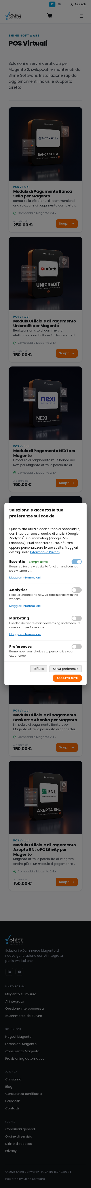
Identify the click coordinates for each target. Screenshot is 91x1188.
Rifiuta (39, 669)
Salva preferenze (65, 669)
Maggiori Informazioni (25, 577)
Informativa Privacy (45, 552)
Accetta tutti (67, 678)
